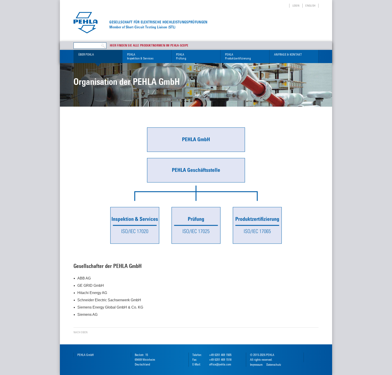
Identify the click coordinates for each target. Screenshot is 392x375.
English (310, 5)
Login (295, 5)
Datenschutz (273, 364)
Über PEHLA (86, 54)
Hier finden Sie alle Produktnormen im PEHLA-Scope (149, 45)
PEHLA (140, 56)
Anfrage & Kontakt (288, 54)
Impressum (256, 364)
